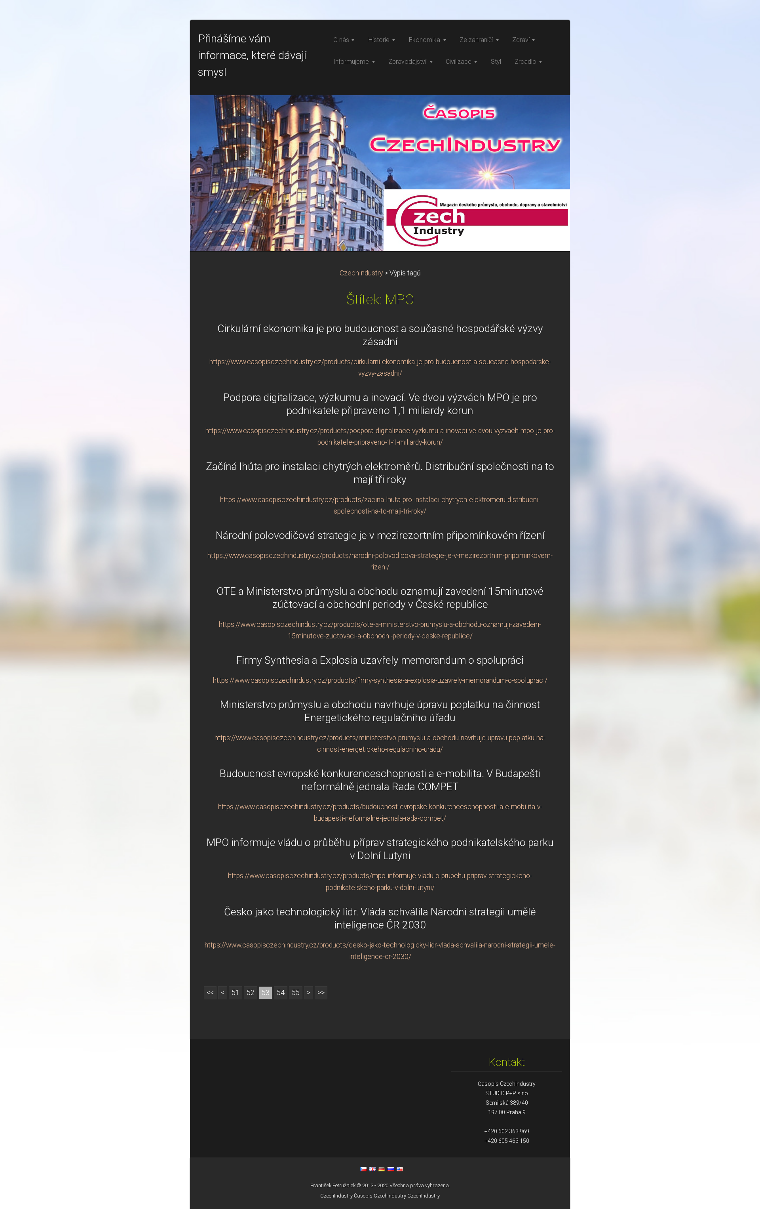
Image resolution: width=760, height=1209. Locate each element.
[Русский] (391, 1169)
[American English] (400, 1169)
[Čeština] (363, 1169)
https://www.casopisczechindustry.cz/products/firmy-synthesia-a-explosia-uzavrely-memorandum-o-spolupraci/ (380, 680)
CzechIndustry (361, 273)
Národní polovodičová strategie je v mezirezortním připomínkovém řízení (380, 535)
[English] (372, 1169)
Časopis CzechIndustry (380, 1196)
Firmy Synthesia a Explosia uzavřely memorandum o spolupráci (380, 660)
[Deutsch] (381, 1169)
